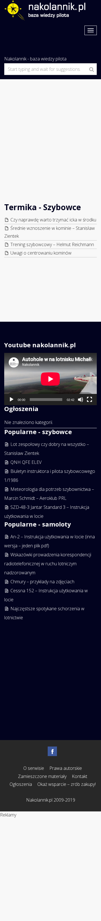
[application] (50, 379)
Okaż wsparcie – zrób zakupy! (66, 784)
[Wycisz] (80, 399)
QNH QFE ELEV (26, 462)
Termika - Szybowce (42, 207)
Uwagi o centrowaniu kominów (41, 253)
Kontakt (79, 776)
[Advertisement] (50, 132)
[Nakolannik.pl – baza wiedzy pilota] (44, 9)
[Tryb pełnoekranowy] (89, 399)
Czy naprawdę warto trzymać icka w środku (53, 220)
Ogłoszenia (21, 784)
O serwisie (33, 768)
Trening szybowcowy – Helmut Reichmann (52, 244)
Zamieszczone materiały (42, 776)
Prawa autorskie (65, 768)
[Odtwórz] (11, 399)
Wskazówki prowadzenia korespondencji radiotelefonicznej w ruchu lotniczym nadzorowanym (47, 564)
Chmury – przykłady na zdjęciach (42, 582)
